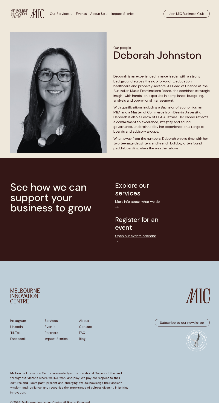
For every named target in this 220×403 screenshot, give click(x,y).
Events (81, 13)
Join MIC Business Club (186, 13)
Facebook (18, 338)
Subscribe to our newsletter (182, 322)
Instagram (18, 320)
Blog (82, 338)
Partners (51, 332)
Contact (85, 326)
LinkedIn (16, 326)
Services (51, 320)
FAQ (82, 332)
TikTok (15, 332)
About (84, 320)
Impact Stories (123, 13)
